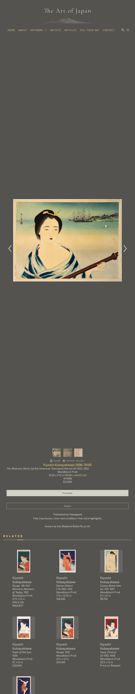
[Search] (123, 30)
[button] (38, 30)
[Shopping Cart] (128, 30)
